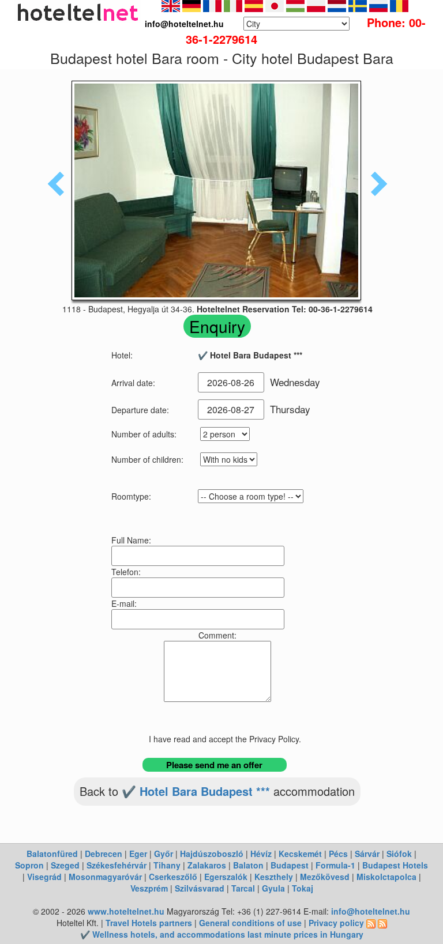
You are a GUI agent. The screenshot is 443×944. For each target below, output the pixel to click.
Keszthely (273, 876)
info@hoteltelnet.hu (370, 911)
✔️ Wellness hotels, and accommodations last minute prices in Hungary (221, 934)
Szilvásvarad (199, 888)
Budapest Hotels (395, 865)
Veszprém (149, 888)
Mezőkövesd (325, 876)
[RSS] (371, 922)
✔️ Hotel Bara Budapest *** (196, 791)
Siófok (399, 853)
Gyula (273, 888)
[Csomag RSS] (382, 922)
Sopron (29, 865)
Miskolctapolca (386, 876)
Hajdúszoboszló (211, 853)
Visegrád (44, 876)
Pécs (338, 853)
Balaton (248, 865)
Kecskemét (300, 853)
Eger (138, 853)
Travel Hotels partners (149, 922)
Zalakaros (206, 865)
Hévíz (261, 853)
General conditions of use (250, 922)
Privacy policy (336, 922)
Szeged (65, 865)
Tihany (167, 865)
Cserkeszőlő (173, 876)
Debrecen (103, 853)
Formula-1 (335, 865)
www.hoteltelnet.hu (126, 911)
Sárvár (367, 853)
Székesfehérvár (117, 865)
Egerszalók (225, 876)
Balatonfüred (52, 853)
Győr (163, 853)
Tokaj (302, 888)
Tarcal (243, 888)
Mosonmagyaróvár (105, 876)
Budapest (290, 865)
